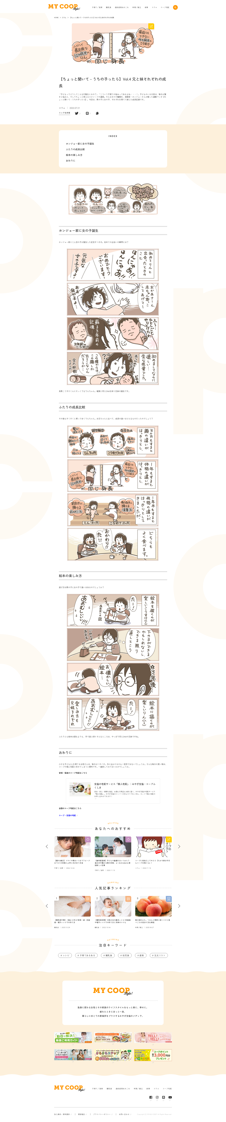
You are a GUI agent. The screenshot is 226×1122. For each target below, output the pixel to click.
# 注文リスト (158, 955)
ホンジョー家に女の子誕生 (80, 143)
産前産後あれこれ (122, 7)
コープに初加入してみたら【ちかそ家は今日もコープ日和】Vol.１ (152, 861)
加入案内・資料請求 (62, 1114)
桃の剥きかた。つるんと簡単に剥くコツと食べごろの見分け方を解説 (152, 921)
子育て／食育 (97, 7)
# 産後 (140, 955)
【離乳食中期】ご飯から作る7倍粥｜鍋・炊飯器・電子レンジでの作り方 (72, 921)
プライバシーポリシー (102, 1114)
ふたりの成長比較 (75, 149)
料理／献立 (136, 7)
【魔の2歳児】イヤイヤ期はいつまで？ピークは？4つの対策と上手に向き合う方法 (72, 861)
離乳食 (108, 7)
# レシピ (65, 955)
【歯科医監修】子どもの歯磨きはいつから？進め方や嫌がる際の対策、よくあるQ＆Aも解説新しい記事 (112, 862)
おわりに (70, 160)
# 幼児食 (124, 955)
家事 (146, 7)
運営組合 (81, 1114)
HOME (56, 17)
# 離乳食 (107, 955)
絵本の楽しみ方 (74, 155)
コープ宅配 (165, 7)
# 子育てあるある (86, 955)
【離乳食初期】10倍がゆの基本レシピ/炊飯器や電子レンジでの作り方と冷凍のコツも (113, 921)
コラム (154, 7)
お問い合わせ (124, 1114)
